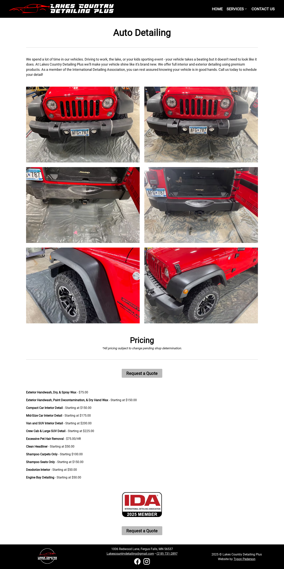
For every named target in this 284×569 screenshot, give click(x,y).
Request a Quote (142, 373)
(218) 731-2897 (167, 553)
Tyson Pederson (244, 559)
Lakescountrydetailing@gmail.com (130, 553)
